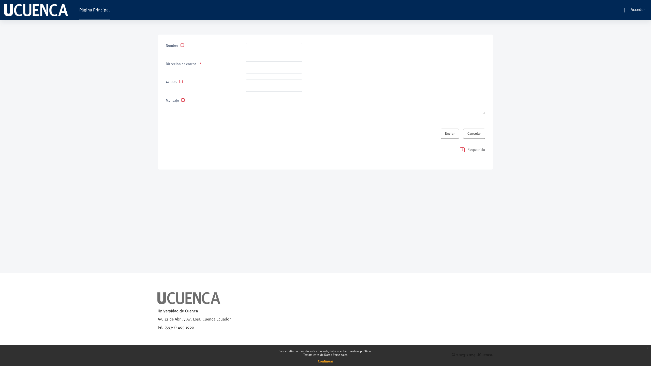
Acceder (638, 10)
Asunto (171, 82)
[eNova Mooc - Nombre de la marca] (36, 10)
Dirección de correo (181, 64)
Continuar (325, 361)
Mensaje (172, 100)
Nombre (172, 46)
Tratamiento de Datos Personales (325, 355)
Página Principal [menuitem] (94, 10)
